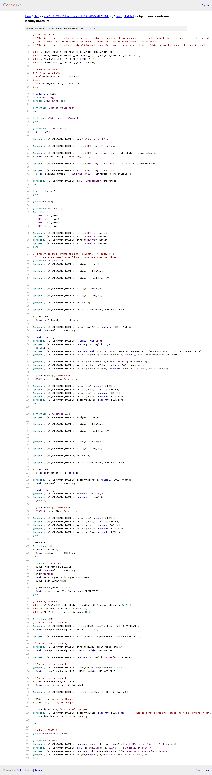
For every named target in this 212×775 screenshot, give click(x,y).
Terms (38, 770)
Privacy (29, 770)
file (92, 28)
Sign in (205, 5)
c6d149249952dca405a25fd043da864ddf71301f (76, 16)
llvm (28, 16)
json (206, 769)
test (119, 16)
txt (198, 769)
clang (37, 16)
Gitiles (20, 770)
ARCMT (129, 16)
